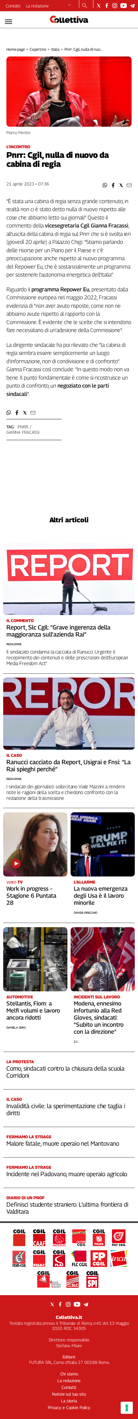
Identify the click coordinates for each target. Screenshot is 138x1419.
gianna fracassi (22, 432)
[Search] (84, 6)
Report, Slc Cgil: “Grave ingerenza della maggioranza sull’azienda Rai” (58, 631)
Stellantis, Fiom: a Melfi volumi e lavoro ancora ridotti (33, 1010)
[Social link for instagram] (114, 5)
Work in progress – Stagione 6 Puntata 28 (31, 895)
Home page (15, 49)
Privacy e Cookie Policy (69, 1407)
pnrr (23, 426)
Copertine (38, 49)
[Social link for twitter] (98, 5)
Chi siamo (69, 1373)
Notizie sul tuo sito (69, 1394)
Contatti (13, 5)
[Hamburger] (8, 21)
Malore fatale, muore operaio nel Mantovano (62, 1143)
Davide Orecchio (85, 912)
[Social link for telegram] (132, 5)
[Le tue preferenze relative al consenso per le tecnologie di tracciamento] (127, 1408)
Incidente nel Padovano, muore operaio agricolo (66, 1173)
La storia (69, 1400)
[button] (105, 185)
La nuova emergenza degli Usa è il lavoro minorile (100, 895)
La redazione (37, 5)
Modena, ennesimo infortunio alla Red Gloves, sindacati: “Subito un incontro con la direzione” (99, 1017)
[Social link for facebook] (106, 5)
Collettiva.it (69, 1317)
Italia (55, 49)
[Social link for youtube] (123, 5)
